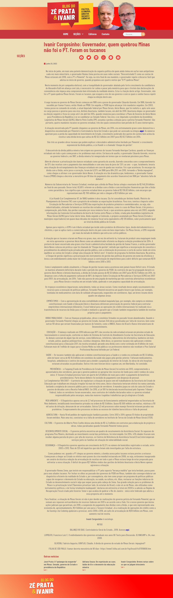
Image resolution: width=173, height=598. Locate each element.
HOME (65, 34)
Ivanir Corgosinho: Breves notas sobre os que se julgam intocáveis (137, 563)
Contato (105, 34)
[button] (81, 57)
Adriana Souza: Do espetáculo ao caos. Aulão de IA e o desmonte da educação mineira (99, 564)
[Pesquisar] (143, 34)
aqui (142, 130)
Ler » (45, 570)
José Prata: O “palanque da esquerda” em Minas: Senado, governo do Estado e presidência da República (60, 564)
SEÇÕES (76, 34)
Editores (93, 34)
